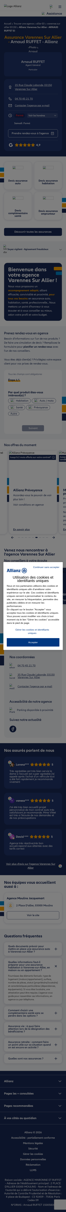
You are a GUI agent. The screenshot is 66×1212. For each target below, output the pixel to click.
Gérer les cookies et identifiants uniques (32, 631)
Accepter (33, 642)
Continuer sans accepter (46, 567)
